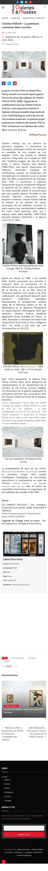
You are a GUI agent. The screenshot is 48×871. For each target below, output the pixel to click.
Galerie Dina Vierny (12, 44)
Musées (7, 784)
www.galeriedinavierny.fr (21, 585)
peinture (7, 661)
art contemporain (17, 658)
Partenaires (18, 852)
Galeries (15, 17)
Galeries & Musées (23, 849)
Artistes (7, 788)
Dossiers (7, 796)
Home (5, 17)
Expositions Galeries (34, 17)
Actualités (8, 800)
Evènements (9, 792)
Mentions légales (37, 849)
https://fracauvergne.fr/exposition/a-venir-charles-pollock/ (21, 515)
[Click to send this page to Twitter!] (9, 83)
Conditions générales (24, 855)
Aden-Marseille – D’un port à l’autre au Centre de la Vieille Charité (36, 732)
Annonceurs (9, 852)
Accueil (4, 777)
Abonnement (38, 852)
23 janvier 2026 (10, 33)
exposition (32, 658)
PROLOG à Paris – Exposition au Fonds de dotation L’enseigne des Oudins (12, 733)
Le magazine (28, 852)
